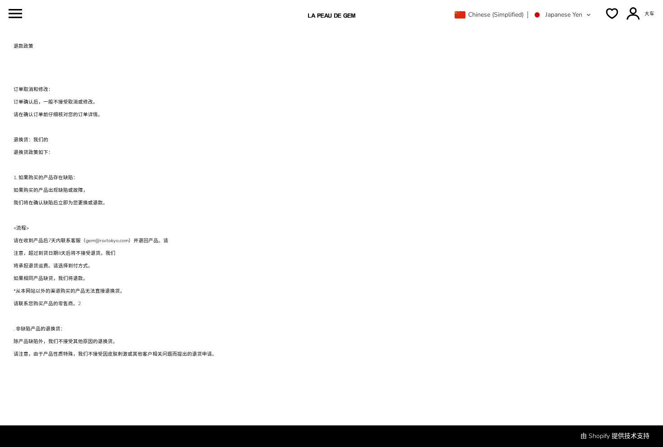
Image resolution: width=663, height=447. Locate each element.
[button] (523, 15)
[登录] (633, 13)
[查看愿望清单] (612, 13)
